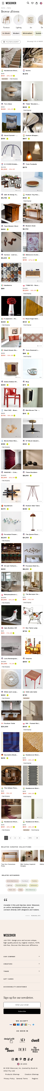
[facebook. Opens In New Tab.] (17, 1059)
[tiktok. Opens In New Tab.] (32, 1059)
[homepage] (11, 3)
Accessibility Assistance (15, 987)
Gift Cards (9, 979)
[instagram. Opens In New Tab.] (13, 1059)
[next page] (36, 838)
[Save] (18, 51)
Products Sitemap (12, 1074)
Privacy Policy (9, 1078)
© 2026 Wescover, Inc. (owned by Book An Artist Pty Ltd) (21, 1069)
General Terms (22, 1078)
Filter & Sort (12, 42)
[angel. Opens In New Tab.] (29, 1059)
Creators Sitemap (32, 1074)
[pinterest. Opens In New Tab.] (21, 1059)
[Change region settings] (41, 3)
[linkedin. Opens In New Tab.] (25, 1059)
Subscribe (22, 1011)
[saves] (32, 3)
